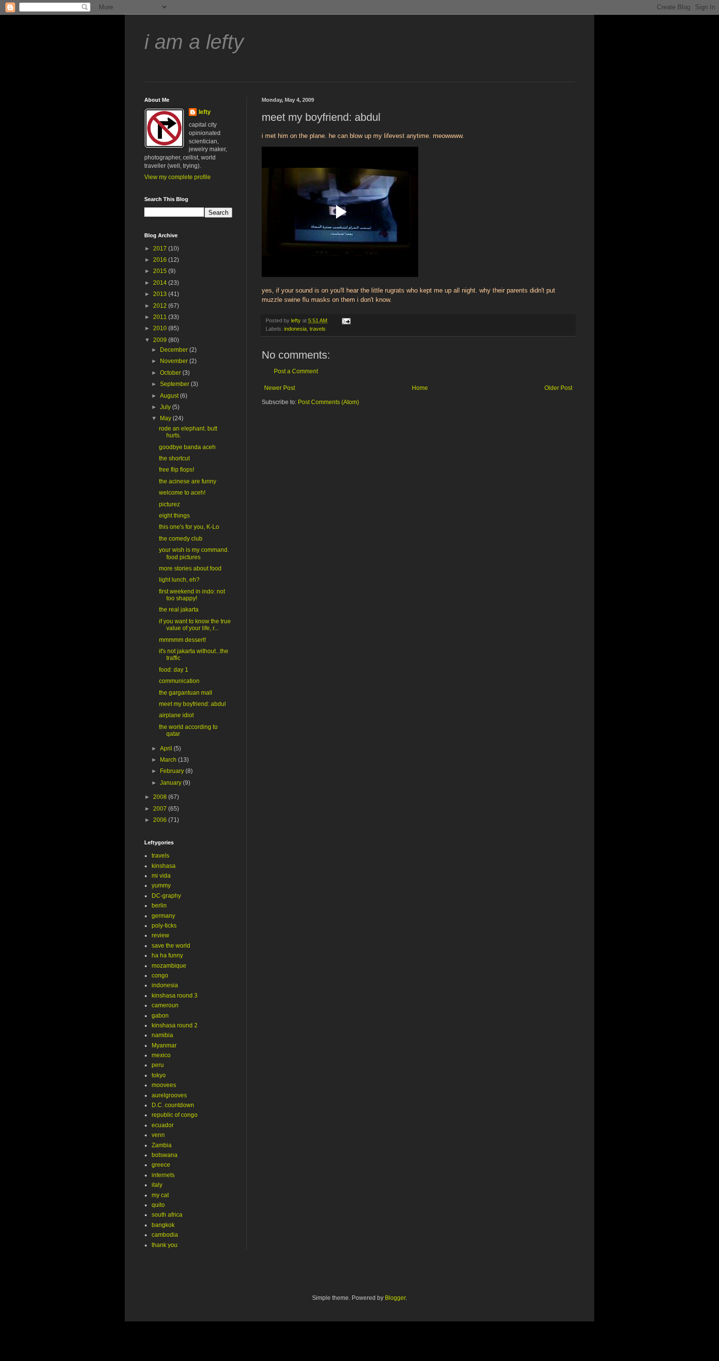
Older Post (558, 388)
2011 (160, 317)
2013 (160, 294)
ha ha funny (167, 955)
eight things (174, 515)
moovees (164, 1085)
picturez (169, 504)
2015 (160, 271)
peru (158, 1065)
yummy (161, 885)
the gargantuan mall (185, 692)
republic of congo (175, 1114)
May (166, 418)
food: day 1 (173, 669)
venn (158, 1135)
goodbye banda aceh (187, 447)
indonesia (295, 329)
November (174, 361)
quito (158, 1205)
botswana (165, 1155)
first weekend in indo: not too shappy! (192, 595)
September (175, 384)
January (171, 782)
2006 (160, 820)
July (166, 407)
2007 (160, 808)
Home (420, 388)
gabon (160, 1015)
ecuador (163, 1125)
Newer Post (279, 388)
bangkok (163, 1225)
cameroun (165, 1005)
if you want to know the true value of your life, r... (195, 625)
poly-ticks (164, 925)
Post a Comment (296, 371)
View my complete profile (177, 177)
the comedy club (180, 538)
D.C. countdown (173, 1105)
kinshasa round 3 (175, 995)
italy (157, 1184)
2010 (160, 328)
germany (163, 915)
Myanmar (164, 1045)
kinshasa (164, 865)
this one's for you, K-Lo (189, 526)
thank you (165, 1245)
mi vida (161, 875)
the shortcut (174, 458)
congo (160, 975)
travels (318, 329)
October (171, 372)
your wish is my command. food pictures (194, 553)
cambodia (165, 1234)
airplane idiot (176, 715)
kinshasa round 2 (175, 1025)
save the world (171, 945)
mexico (161, 1055)
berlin (159, 905)
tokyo (159, 1075)
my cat (160, 1195)
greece (161, 1164)
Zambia (162, 1145)
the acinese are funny (187, 481)
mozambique (169, 965)
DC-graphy (166, 895)
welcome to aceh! (182, 492)
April (167, 748)
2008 (160, 797)
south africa (167, 1214)
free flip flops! (176, 469)
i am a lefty (194, 41)
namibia (162, 1035)
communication (179, 681)
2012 (160, 305)
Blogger (395, 1297)
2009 (160, 340)
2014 (160, 282)
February (172, 771)
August (170, 395)
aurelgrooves (169, 1095)
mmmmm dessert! (182, 639)
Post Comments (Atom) (328, 402)
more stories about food (190, 568)
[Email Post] (345, 320)
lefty (205, 112)
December (174, 349)
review (160, 935)
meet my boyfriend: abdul (192, 704)
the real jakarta (179, 609)
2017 (160, 248)
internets (163, 1175)
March (169, 759)
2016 (160, 259)
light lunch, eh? (179, 579)
